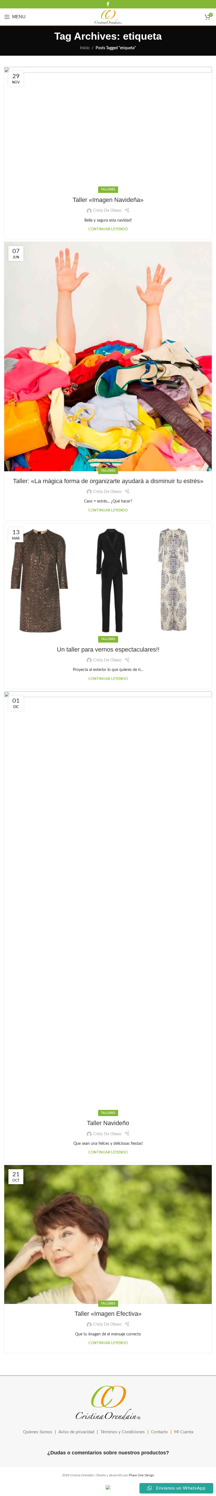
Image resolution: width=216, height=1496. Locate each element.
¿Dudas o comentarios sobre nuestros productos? (108, 1453)
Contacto (159, 1432)
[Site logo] (107, 17)
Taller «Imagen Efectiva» (108, 1313)
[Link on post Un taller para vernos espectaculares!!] (108, 581)
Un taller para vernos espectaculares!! (108, 649)
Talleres (108, 189)
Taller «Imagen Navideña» (108, 199)
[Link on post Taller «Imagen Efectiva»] (108, 1234)
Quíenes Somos (37, 1432)
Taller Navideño (108, 1122)
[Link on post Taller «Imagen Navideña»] (108, 128)
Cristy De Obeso (107, 211)
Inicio (84, 48)
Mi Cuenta (183, 1432)
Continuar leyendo (108, 229)
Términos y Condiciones (122, 1432)
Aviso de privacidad (76, 1432)
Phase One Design (141, 1475)
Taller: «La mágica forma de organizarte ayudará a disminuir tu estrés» (108, 481)
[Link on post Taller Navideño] (108, 902)
